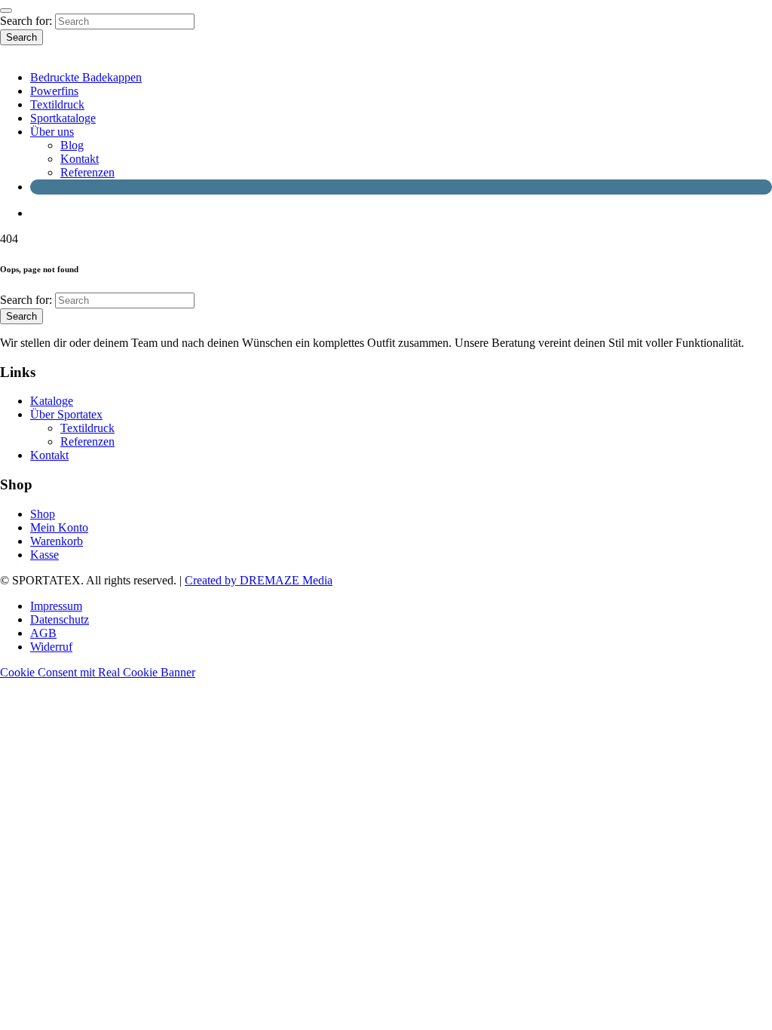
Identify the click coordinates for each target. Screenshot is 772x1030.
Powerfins (54, 90)
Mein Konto (59, 527)
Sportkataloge (63, 118)
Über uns (52, 131)
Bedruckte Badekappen (86, 77)
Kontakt (79, 158)
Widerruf (51, 646)
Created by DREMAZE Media (258, 580)
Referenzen (87, 172)
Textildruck (57, 104)
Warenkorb (56, 541)
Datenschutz (59, 619)
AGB (43, 633)
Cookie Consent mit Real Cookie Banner (97, 672)
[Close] (6, 10)
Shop (42, 513)
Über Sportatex (66, 414)
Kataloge (51, 400)
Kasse (44, 554)
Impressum (56, 605)
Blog (72, 145)
